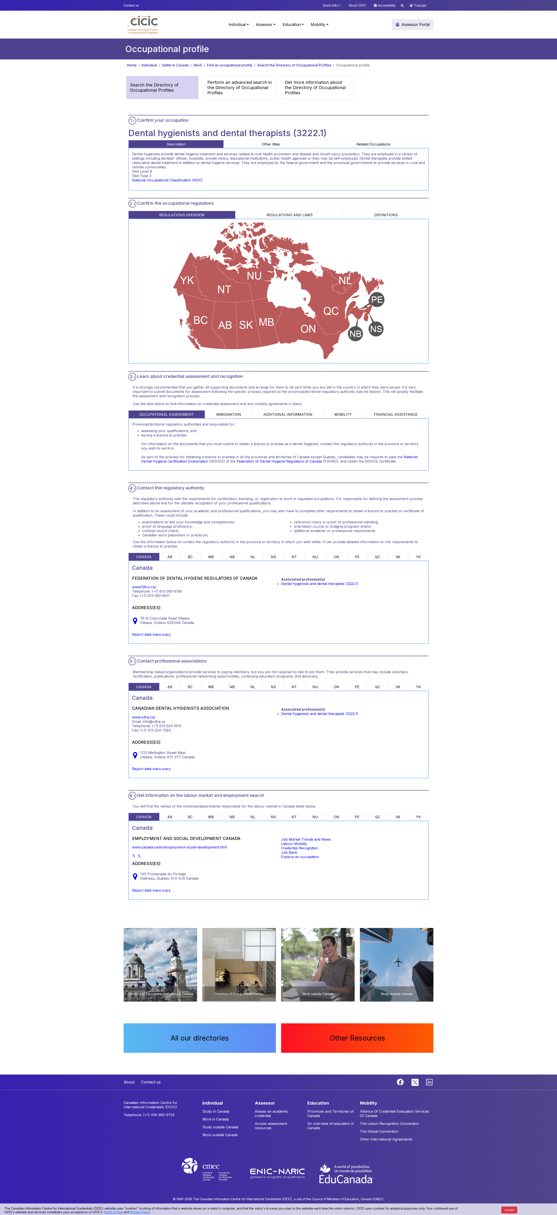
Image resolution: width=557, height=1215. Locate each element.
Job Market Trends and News (306, 839)
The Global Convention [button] (379, 1131)
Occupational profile (353, 65)
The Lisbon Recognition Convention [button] (389, 1123)
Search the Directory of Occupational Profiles (294, 65)
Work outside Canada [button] (220, 1135)
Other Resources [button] (357, 1038)
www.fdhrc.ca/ (144, 587)
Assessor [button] (264, 24)
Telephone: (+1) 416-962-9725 (149, 1115)
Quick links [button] (330, 5)
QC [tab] (377, 557)
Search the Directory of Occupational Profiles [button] (154, 87)
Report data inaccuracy (151, 634)
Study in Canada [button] (215, 1111)
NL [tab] (252, 557)
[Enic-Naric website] (278, 1173)
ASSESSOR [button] (265, 1103)
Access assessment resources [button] (271, 1125)
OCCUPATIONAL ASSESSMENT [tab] (166, 414)
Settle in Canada (175, 65)
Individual (149, 65)
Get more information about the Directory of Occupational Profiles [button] (315, 87)
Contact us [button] (131, 5)
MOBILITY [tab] (343, 414)
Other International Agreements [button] (386, 1139)
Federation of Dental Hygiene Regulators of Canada (279, 461)
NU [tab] (315, 557)
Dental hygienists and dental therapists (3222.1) (319, 583)
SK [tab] (398, 557)
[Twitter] (415, 1082)
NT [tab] (294, 557)
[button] (143, 24)
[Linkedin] (429, 1082)
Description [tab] (176, 144)
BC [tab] (190, 557)
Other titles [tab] (271, 144)
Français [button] (420, 5)
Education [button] (292, 24)
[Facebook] (400, 1082)
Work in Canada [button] (215, 1119)
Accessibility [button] (387, 5)
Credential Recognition (299, 848)
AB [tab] (169, 557)
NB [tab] (232, 557)
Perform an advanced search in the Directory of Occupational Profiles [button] (239, 87)
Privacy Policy (140, 1212)
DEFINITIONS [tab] (386, 215)
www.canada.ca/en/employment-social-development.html (179, 847)
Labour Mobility (294, 844)
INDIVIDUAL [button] (212, 1103)
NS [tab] (273, 557)
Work (197, 65)
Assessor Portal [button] (415, 24)
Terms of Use (113, 1212)
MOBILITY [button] (368, 1103)
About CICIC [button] (357, 5)
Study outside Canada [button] (220, 1127)
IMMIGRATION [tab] (228, 414)
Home (132, 65)
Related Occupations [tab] (373, 144)
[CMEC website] (213, 1173)
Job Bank (289, 852)
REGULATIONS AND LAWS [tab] (290, 215)
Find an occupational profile (229, 65)
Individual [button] (237, 24)
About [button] (129, 1082)
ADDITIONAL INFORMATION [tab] (287, 414)
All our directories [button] (200, 1038)
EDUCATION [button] (318, 1103)
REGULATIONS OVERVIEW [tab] (182, 215)
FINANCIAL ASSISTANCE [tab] (396, 414)
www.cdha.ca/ (143, 717)
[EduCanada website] (346, 1173)
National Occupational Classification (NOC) (167, 180)
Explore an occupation (300, 857)
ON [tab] (336, 557)
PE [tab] (357, 557)
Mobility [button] (318, 24)
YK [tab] (418, 557)
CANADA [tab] (144, 557)
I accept (509, 1210)
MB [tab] (211, 557)
